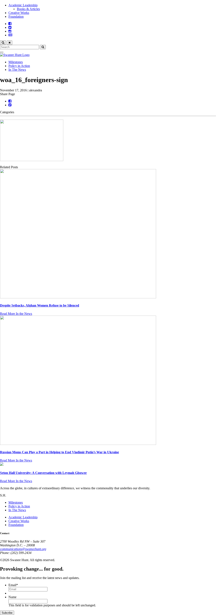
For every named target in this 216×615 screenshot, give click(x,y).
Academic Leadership (23, 5)
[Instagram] (9, 31)
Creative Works (18, 13)
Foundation (16, 16)
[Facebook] (9, 23)
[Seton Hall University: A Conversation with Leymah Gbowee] (108, 464)
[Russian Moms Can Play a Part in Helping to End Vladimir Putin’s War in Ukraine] (108, 381)
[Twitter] (9, 27)
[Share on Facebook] (9, 101)
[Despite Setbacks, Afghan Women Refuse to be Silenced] (108, 234)
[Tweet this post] (9, 105)
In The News (17, 69)
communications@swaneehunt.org (23, 549)
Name (12, 597)
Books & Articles (28, 9)
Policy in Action (19, 66)
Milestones (15, 62)
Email (13, 585)
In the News (24, 313)
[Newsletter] (10, 35)
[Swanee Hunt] (15, 55)
